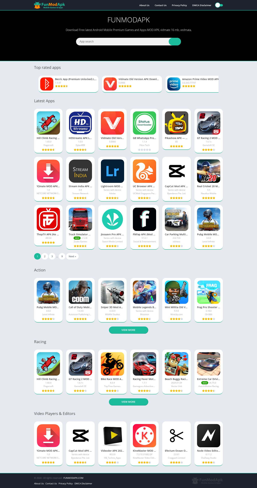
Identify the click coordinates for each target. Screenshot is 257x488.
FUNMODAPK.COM (73, 477)
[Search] (175, 41)
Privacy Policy (179, 5)
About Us (144, 5)
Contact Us (160, 5)
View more (128, 330)
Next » (72, 256)
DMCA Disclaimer (201, 5)
